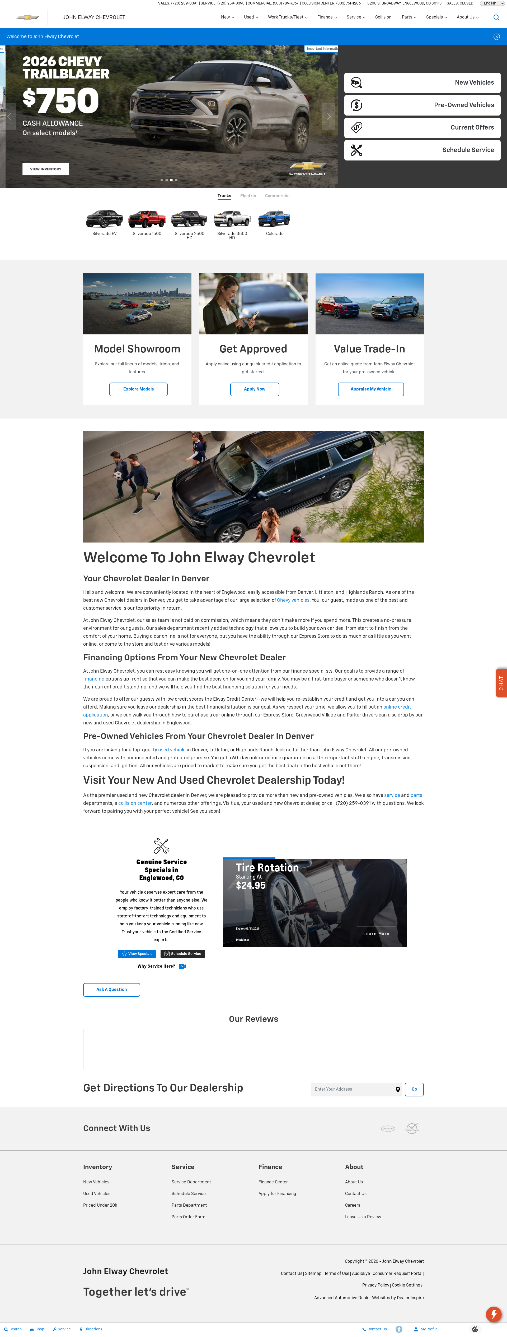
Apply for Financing (277, 1194)
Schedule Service (186, 954)
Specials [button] (434, 18)
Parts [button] (407, 18)
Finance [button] (325, 18)
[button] (496, 17)
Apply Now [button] (254, 389)
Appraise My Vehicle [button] (371, 389)
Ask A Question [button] (111, 990)
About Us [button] (466, 18)
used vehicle (172, 750)
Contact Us (356, 1194)
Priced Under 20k (100, 1205)
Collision (383, 17)
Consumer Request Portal (397, 1274)
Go (414, 1089)
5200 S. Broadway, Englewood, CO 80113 (404, 3)
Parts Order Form (188, 1217)
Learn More (376, 933)
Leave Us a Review (363, 1217)
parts (416, 795)
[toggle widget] (494, 1314)
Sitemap (313, 1274)
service (392, 795)
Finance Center (273, 1182)
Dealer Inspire (410, 1298)
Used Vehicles (96, 1194)
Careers (352, 1205)
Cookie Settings (407, 1285)
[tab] (224, 196)
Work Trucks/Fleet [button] (285, 18)
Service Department (191, 1182)
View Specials (140, 954)
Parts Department (189, 1205)
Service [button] (353, 18)
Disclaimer (242, 939)
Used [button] (249, 18)
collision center (135, 803)
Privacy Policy (375, 1285)
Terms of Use (336, 1274)
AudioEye (361, 1274)
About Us (354, 1182)
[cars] (388, 1128)
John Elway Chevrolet (403, 1262)
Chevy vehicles (293, 600)
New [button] (226, 18)
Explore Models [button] (138, 389)
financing (94, 679)
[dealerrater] (412, 1128)
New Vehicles (96, 1182)
